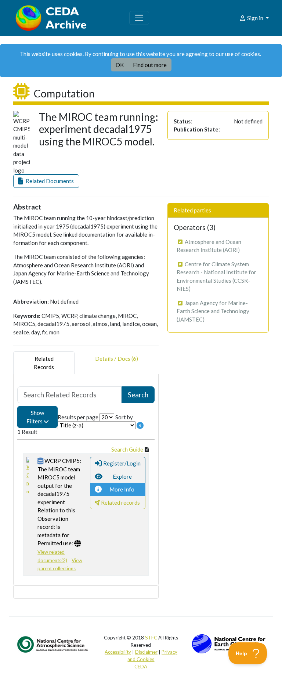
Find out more (150, 65)
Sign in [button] (255, 18)
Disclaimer (146, 652)
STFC (151, 638)
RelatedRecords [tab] (44, 362)
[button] (46, 181)
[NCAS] (53, 644)
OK (120, 65)
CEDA (140, 666)
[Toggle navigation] (139, 18)
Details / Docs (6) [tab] (116, 358)
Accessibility (118, 652)
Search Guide (127, 449)
